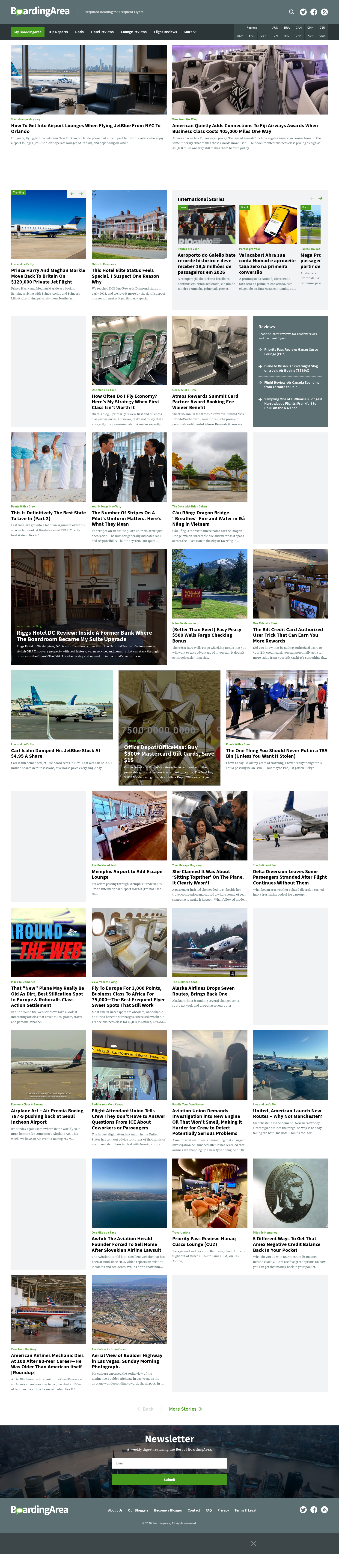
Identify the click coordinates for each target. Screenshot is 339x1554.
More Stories (183, 1409)
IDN (275, 35)
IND (286, 35)
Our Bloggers (138, 1510)
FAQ (209, 1510)
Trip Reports (58, 31)
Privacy (223, 1510)
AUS (275, 27)
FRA (251, 35)
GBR (263, 35)
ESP (240, 35)
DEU (322, 27)
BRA (287, 27)
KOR (310, 35)
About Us (115, 1510)
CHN (310, 27)
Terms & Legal (245, 1510)
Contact (194, 1510)
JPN (298, 35)
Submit (169, 1479)
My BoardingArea (27, 32)
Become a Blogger (168, 1510)
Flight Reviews (165, 31)
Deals (79, 31)
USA (322, 35)
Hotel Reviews (102, 31)
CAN (299, 27)
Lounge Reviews (134, 31)
